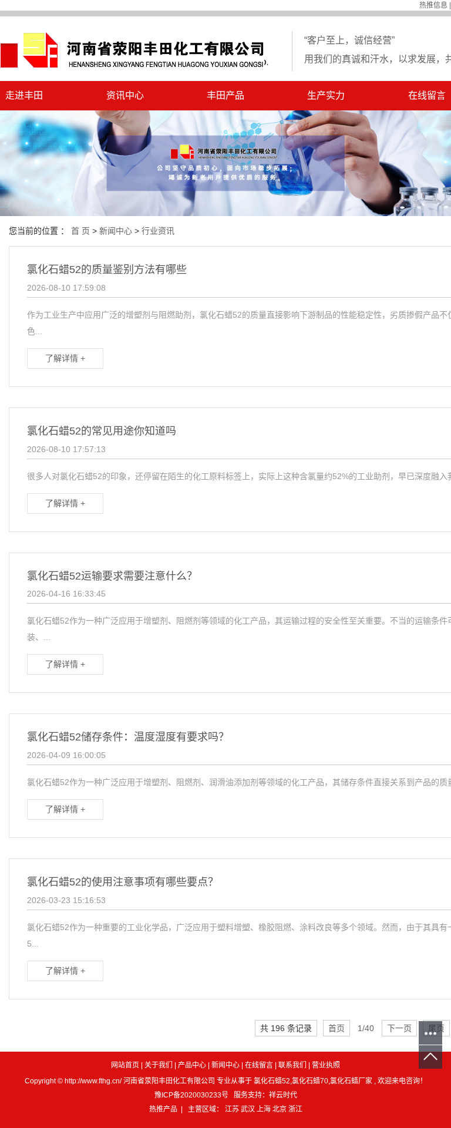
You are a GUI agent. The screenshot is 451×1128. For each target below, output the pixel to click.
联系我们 (292, 1065)
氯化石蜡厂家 (351, 1081)
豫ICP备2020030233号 (191, 1095)
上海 (264, 1109)
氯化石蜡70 (310, 1081)
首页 (336, 1028)
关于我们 (158, 1065)
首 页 (80, 230)
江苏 (233, 1109)
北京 (280, 1109)
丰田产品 (225, 95)
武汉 (249, 1109)
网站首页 (125, 1065)
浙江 (295, 1109)
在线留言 (259, 1065)
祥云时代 (283, 1095)
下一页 (399, 1028)
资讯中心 (125, 95)
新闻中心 (115, 230)
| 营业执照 (324, 1065)
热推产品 (163, 1109)
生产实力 (326, 95)
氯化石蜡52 (272, 1081)
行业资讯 (158, 230)
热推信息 (433, 5)
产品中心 (192, 1065)
